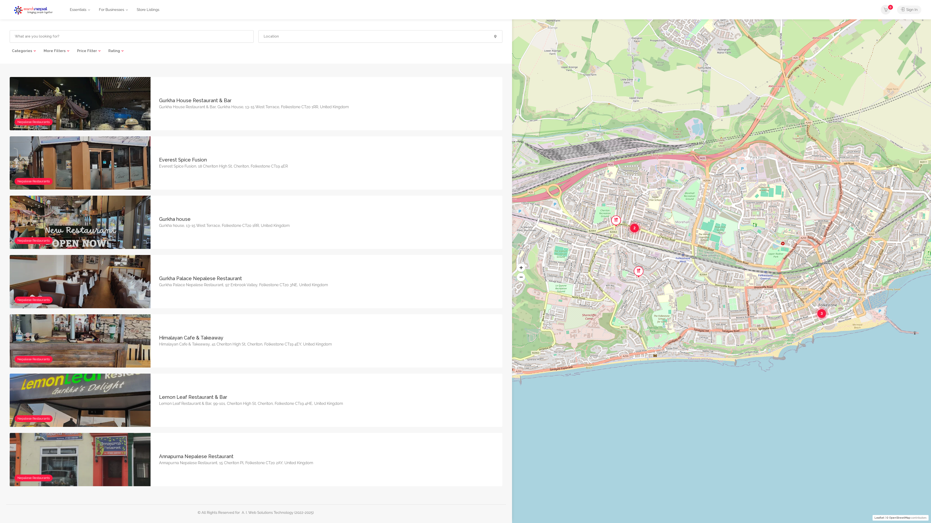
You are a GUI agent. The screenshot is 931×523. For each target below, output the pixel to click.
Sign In (911, 10)
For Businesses (111, 10)
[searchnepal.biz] (33, 10)
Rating (114, 51)
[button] (521, 268)
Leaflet (879, 517)
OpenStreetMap (899, 517)
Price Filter (87, 51)
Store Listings (148, 10)
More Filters (55, 51)
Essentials (78, 10)
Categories (22, 51)
